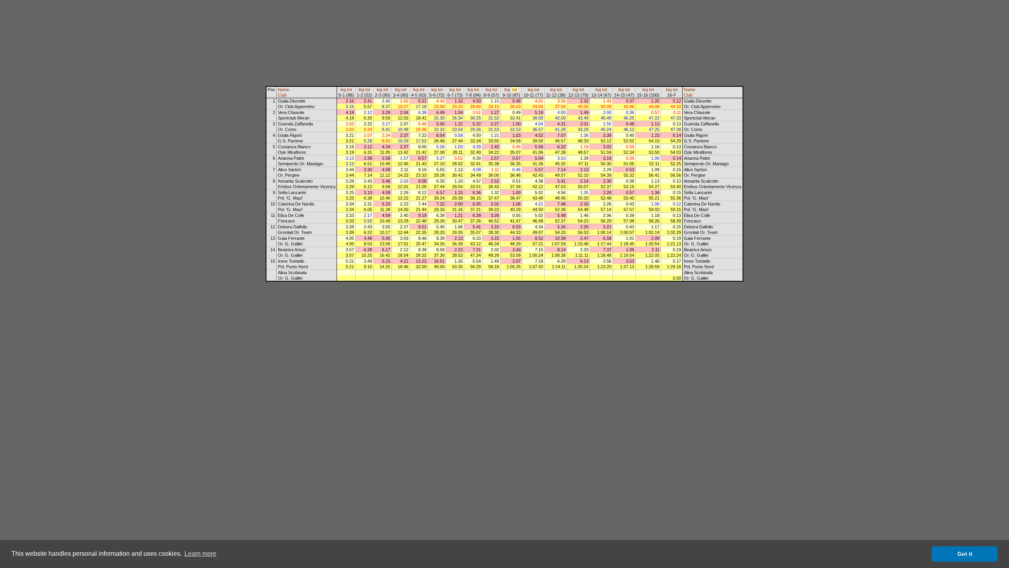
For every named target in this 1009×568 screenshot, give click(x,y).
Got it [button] (964, 554)
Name (283, 89)
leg (343, 89)
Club (282, 95)
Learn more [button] (200, 553)
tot (349, 89)
